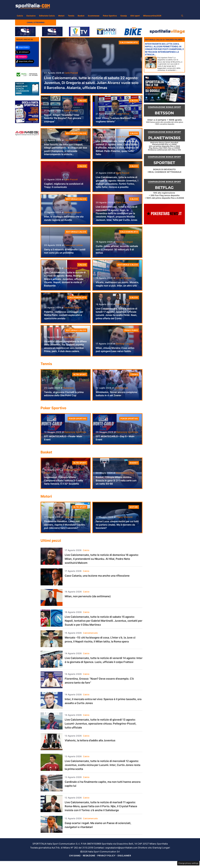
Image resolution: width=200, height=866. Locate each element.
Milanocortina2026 (152, 15)
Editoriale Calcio (47, 15)
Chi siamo (75, 855)
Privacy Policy (106, 855)
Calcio (20, 15)
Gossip (123, 15)
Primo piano (131, 330)
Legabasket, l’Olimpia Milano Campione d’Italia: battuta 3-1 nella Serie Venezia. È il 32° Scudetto (63, 480)
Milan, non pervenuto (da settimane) (88, 596)
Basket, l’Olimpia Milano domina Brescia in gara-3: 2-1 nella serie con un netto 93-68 (116, 480)
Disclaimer (124, 855)
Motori (61, 15)
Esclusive (31, 15)
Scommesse (93, 15)
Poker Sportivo (110, 15)
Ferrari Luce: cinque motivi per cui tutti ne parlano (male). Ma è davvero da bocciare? (117, 524)
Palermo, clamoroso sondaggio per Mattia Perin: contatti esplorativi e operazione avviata (63, 315)
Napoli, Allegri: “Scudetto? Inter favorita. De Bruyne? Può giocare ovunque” (62, 118)
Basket (81, 15)
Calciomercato (129, 42)
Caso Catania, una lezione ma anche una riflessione (97, 575)
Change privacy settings (188, 863)
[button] (182, 16)
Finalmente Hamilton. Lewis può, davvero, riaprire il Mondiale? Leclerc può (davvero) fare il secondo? (64, 524)
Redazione (89, 855)
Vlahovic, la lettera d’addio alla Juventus (90, 740)
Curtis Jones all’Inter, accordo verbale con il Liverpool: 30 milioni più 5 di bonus (117, 249)
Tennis (71, 15)
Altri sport (135, 15)
